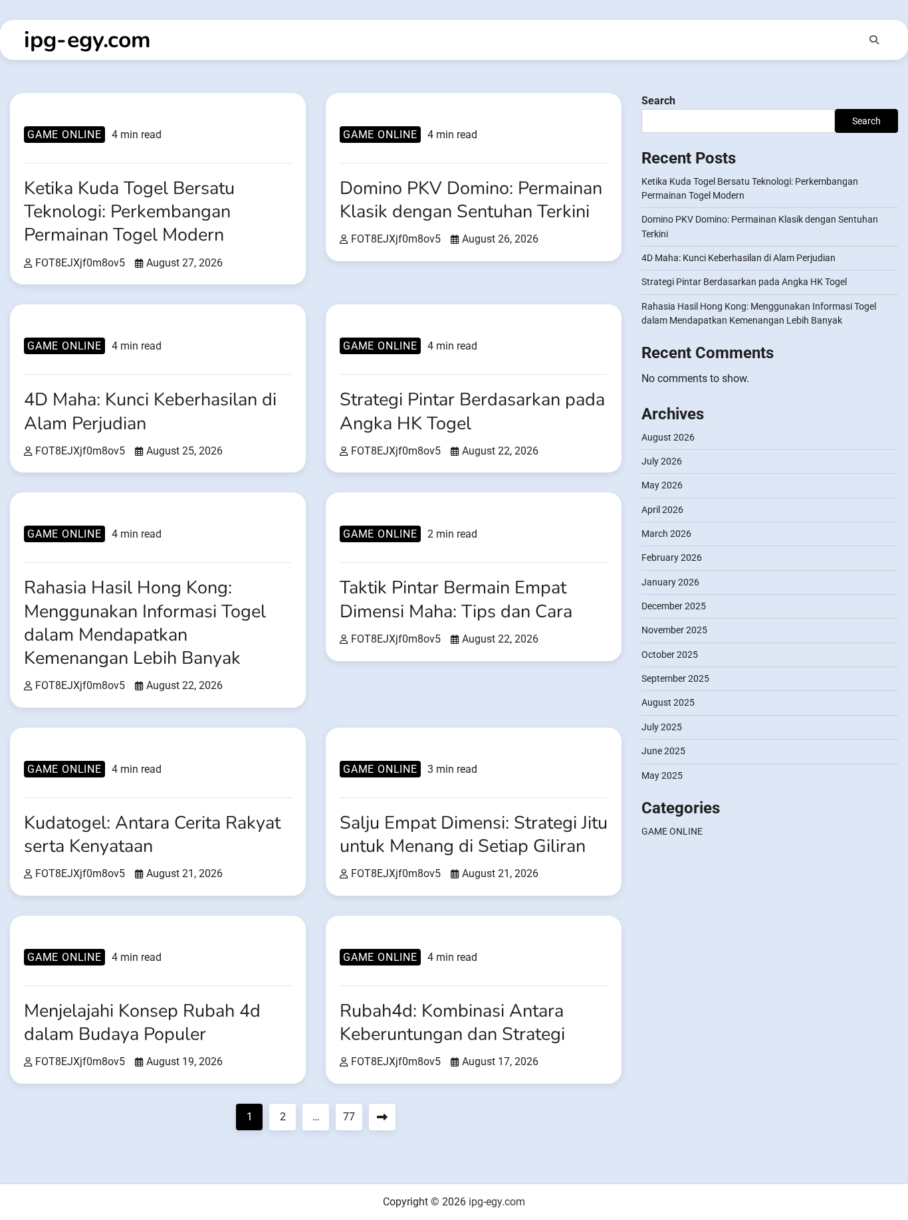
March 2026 (666, 534)
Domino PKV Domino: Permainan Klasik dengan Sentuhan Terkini (471, 200)
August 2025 (668, 703)
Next (382, 1117)
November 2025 (674, 630)
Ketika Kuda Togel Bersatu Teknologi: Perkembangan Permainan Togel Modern (129, 211)
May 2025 (662, 775)
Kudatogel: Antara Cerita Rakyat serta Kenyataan (152, 835)
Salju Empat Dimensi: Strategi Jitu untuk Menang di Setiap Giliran (474, 835)
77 (349, 1116)
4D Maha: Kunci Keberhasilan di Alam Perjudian (150, 411)
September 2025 (675, 679)
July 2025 (661, 727)
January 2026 (670, 582)
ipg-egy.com (87, 40)
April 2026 (662, 509)
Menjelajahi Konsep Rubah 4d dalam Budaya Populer (142, 1023)
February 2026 (671, 558)
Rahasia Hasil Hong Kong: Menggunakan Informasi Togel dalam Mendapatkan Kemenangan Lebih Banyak (145, 622)
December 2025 (673, 606)
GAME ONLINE (64, 134)
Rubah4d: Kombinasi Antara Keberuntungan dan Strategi (452, 1023)
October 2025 (669, 654)
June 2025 (663, 751)
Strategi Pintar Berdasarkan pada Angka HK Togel (472, 411)
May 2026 (662, 485)
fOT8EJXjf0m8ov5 (80, 262)
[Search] (874, 40)
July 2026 (661, 462)
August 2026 (668, 437)
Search (658, 100)
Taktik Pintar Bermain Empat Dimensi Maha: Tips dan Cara (456, 599)
